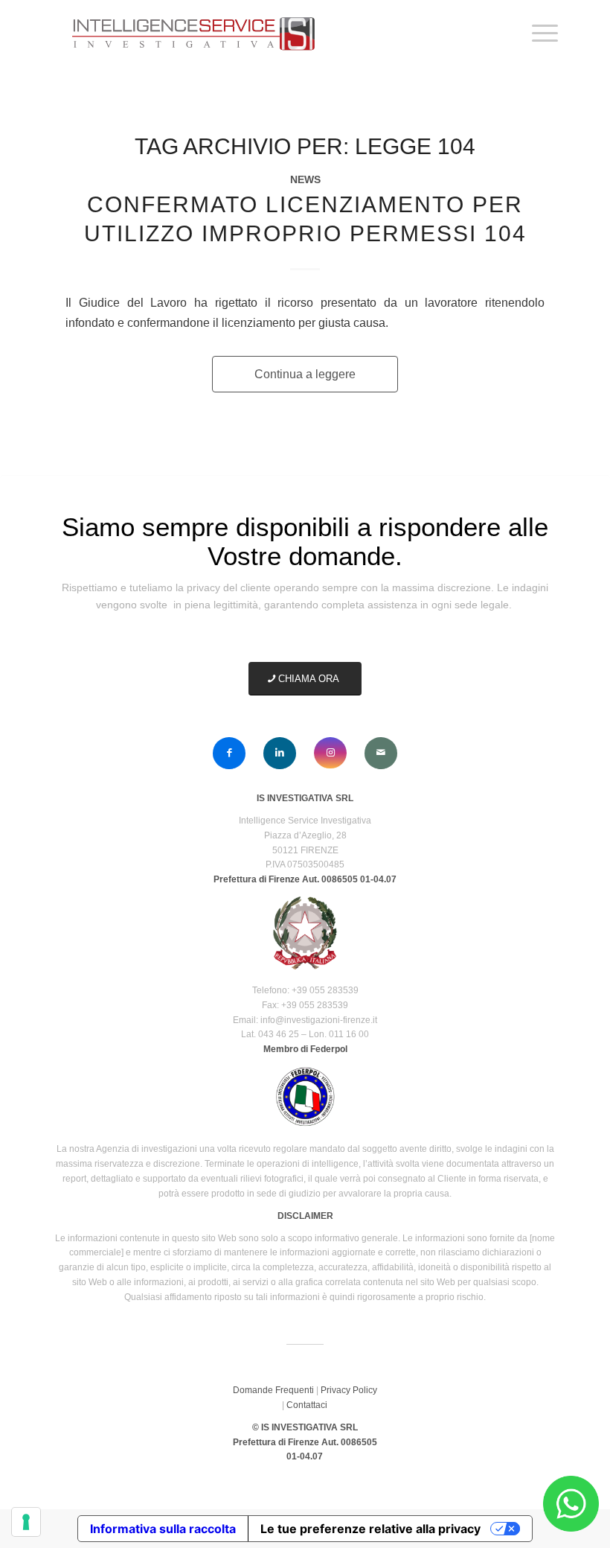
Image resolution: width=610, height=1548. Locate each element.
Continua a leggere (305, 373)
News (305, 179)
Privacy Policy (349, 1390)
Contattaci (306, 1405)
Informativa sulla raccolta (163, 1528)
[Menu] (537, 33)
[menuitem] (537, 33)
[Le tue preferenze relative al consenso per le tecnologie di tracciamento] (26, 1522)
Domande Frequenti (273, 1390)
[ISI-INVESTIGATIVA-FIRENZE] (191, 33)
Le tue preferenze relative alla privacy (370, 1528)
